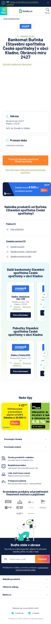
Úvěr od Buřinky (17, 229)
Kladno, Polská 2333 (20, 355)
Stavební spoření (17, 246)
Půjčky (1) (11, 224)
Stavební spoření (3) (16, 241)
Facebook (19, 613)
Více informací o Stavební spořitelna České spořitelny (25, 171)
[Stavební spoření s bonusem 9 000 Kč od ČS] (27, 189)
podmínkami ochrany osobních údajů (32, 568)
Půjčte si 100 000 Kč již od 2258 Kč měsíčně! (22, 3)
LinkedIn (35, 613)
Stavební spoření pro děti (20, 256)
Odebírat (42, 559)
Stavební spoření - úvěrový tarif (23, 251)
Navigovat (27, 64)
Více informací (20, 315)
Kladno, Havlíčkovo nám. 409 (21, 297)
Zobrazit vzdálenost (12, 64)
